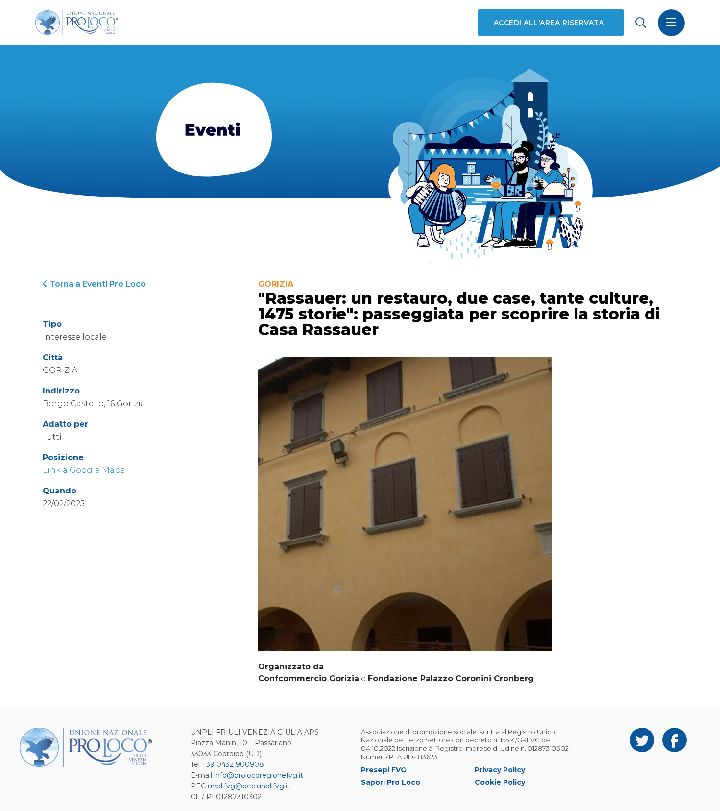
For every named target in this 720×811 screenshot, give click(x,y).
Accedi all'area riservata (549, 22)
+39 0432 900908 (233, 764)
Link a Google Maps (83, 470)
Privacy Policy (500, 769)
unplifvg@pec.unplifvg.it (249, 786)
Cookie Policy (500, 782)
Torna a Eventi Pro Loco (97, 284)
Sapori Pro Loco (390, 782)
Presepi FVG (383, 769)
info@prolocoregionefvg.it (258, 775)
